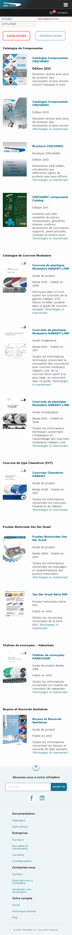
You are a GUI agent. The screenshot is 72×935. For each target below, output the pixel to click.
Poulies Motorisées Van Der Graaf (49, 538)
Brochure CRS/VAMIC (48, 146)
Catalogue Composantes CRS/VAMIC (50, 59)
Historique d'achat (24, 911)
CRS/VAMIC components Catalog (50, 198)
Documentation (48, 19)
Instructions (20, 826)
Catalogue (9, 24)
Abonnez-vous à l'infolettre (22, 881)
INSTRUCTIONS (50, 36)
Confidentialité (21, 861)
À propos (18, 840)
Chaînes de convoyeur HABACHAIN (48, 656)
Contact (17, 874)
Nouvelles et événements (20, 847)
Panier (16, 905)
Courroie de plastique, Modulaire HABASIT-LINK (50, 267)
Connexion (62, 13)
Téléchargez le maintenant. (50, 129)
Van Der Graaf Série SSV (50, 594)
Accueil (7, 19)
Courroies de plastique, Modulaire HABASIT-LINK (50, 331)
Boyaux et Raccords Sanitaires (46, 720)
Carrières (18, 855)
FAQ (14, 917)
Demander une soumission (21, 890)
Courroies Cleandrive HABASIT (47, 474)
